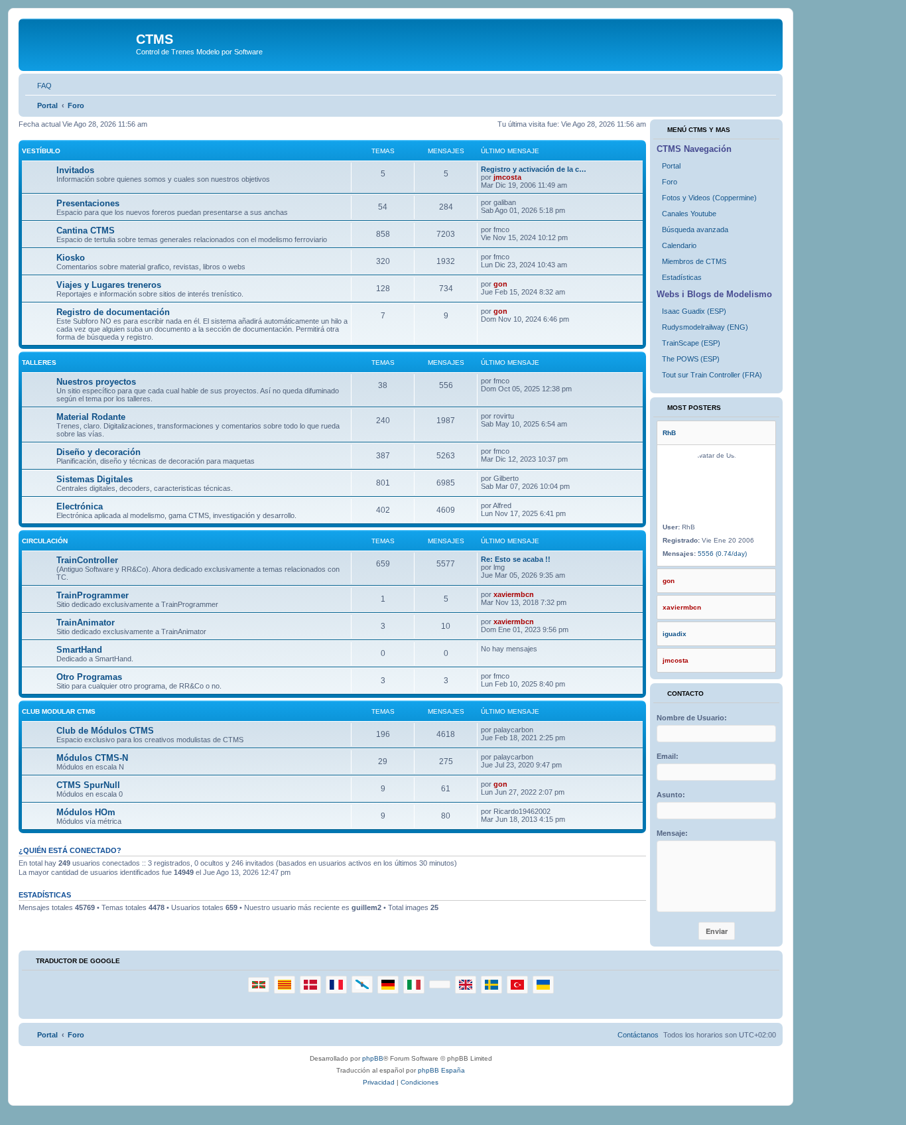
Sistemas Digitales (94, 479)
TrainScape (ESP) (691, 343)
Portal (671, 166)
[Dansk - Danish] (310, 985)
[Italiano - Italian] (413, 985)
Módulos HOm (85, 812)
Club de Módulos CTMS (105, 731)
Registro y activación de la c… (533, 169)
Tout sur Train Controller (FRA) (712, 375)
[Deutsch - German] (388, 985)
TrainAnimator (85, 623)
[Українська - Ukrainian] (543, 985)
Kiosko (70, 258)
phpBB (372, 1058)
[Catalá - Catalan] (284, 985)
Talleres (39, 362)
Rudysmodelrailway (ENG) (705, 327)
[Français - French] (336, 985)
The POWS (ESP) (691, 359)
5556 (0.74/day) (722, 553)
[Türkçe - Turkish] (517, 985)
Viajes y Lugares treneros (108, 285)
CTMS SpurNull (88, 785)
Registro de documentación (113, 312)
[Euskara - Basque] (258, 984)
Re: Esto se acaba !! (515, 559)
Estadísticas (682, 277)
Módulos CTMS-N (92, 758)
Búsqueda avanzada (695, 229)
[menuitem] (38, 86)
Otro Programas (89, 677)
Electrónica (79, 506)
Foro (669, 182)
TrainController (87, 560)
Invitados (75, 170)
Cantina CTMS (85, 230)
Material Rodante (90, 417)
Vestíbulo (41, 151)
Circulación (45, 541)
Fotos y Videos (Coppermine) (709, 198)
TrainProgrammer (92, 595)
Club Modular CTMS (59, 711)
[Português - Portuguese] (439, 984)
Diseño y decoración (98, 452)
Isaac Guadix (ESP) (694, 311)
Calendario (679, 245)
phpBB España (441, 1070)
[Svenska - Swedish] (491, 985)
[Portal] (79, 43)
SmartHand (79, 650)
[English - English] (465, 985)
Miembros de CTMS (694, 261)
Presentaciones (87, 203)
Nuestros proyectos (96, 382)
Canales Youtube (689, 214)
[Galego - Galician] (362, 984)
